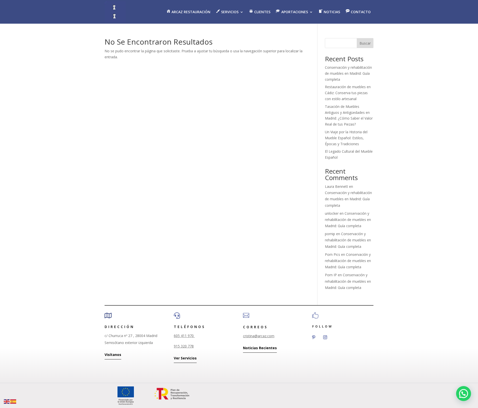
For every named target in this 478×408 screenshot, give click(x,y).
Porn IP (331, 274)
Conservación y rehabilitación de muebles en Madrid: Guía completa (348, 73)
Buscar (365, 43)
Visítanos (113, 354)
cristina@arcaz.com (258, 336)
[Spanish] (13, 401)
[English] (7, 401)
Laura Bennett (336, 186)
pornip (330, 233)
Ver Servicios (185, 358)
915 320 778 (184, 346)
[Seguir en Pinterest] (314, 337)
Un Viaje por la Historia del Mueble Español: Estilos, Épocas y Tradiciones (346, 138)
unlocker (332, 213)
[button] (463, 393)
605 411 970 (184, 335)
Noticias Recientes (260, 347)
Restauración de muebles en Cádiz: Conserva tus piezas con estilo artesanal (348, 92)
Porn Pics (332, 254)
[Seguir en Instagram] (325, 337)
